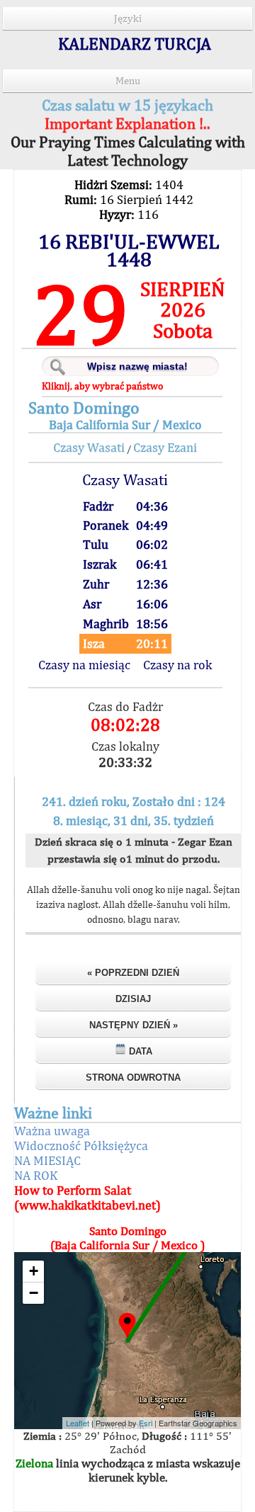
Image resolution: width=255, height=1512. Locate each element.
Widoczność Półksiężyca (81, 1145)
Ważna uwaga (52, 1130)
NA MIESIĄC (47, 1160)
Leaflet (77, 1422)
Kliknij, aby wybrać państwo (102, 386)
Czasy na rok (177, 664)
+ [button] (33, 1271)
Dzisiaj (133, 999)
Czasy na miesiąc (84, 664)
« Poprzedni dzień (133, 972)
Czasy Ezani (165, 447)
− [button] (33, 1293)
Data (139, 1051)
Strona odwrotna (133, 1077)
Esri (145, 1422)
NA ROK (35, 1175)
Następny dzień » (133, 1025)
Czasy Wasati (89, 447)
